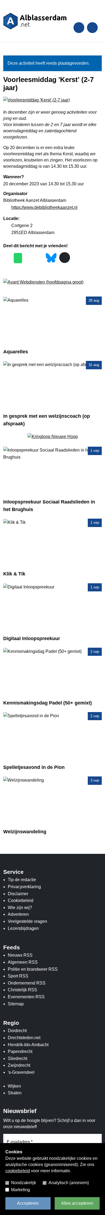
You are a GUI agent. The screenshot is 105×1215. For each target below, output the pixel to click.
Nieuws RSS (20, 955)
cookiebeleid (17, 1170)
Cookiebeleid (20, 900)
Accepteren (28, 1203)
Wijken (14, 1086)
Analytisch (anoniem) (68, 1182)
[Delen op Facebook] (7, 258)
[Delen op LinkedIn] (39, 258)
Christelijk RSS (22, 989)
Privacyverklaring (24, 886)
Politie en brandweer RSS (33, 969)
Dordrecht (17, 1030)
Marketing (20, 1189)
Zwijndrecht (19, 1065)
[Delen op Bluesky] (51, 257)
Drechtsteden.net (24, 1037)
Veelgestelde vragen (27, 921)
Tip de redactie (22, 879)
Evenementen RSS (26, 997)
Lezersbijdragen (23, 928)
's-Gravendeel (21, 1072)
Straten (15, 1093)
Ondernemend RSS (27, 983)
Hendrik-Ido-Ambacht (28, 1044)
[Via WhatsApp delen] (18, 258)
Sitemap (16, 1004)
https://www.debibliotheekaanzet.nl (44, 207)
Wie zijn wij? (20, 907)
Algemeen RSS (23, 962)
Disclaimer (18, 893)
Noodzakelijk (23, 1182)
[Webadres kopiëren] (64, 257)
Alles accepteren (77, 1203)
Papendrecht (20, 1051)
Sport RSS (18, 976)
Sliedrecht (17, 1058)
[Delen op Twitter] (29, 258)
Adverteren (18, 914)
